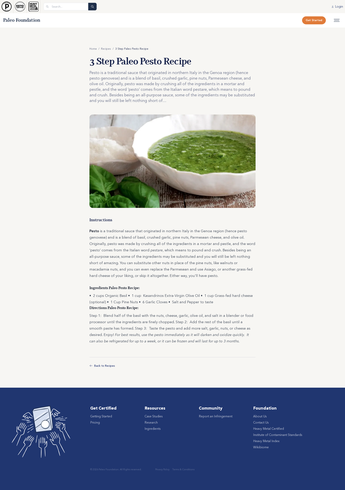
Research (151, 422)
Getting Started (101, 416)
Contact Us (261, 422)
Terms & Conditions (183, 469)
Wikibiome (261, 447)
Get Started (314, 20)
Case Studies (154, 416)
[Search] (92, 6)
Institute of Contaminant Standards (277, 435)
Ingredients (153, 429)
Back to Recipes (104, 366)
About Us (260, 416)
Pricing (95, 422)
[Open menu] (337, 20)
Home (93, 48)
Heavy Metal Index (266, 441)
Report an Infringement (215, 416)
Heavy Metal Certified (268, 429)
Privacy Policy (162, 469)
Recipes (106, 48)
